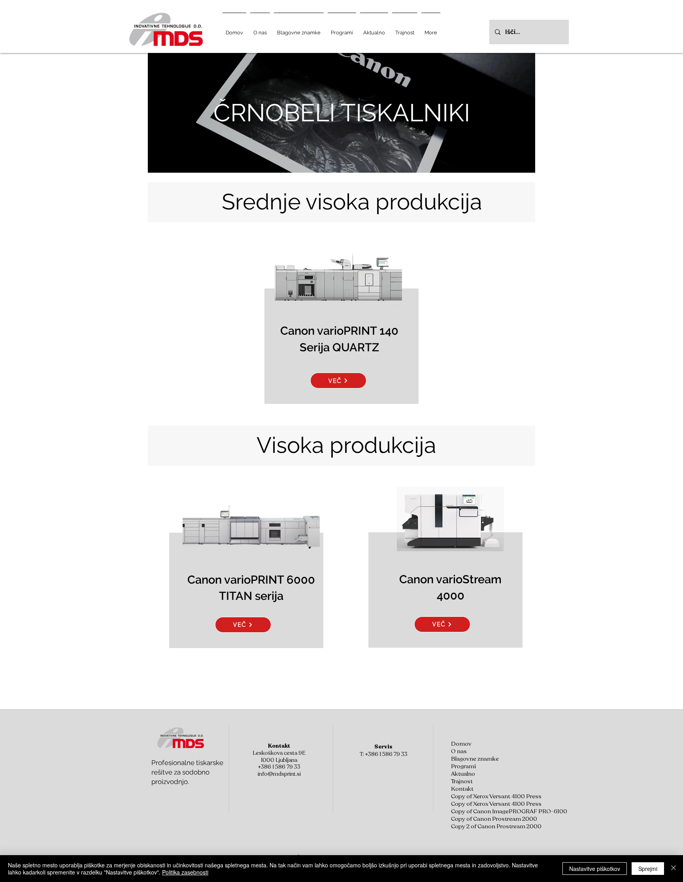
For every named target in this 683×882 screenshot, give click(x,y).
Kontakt (462, 789)
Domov (461, 744)
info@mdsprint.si (279, 774)
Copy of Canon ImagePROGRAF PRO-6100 (486, 811)
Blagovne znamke (475, 759)
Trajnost (462, 781)
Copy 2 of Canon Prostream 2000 (486, 826)
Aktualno (463, 774)
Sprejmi (647, 869)
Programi (463, 766)
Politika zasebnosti (185, 872)
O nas (459, 751)
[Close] (673, 868)
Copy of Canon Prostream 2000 (486, 819)
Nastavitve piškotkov (594, 869)
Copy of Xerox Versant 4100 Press (486, 796)
